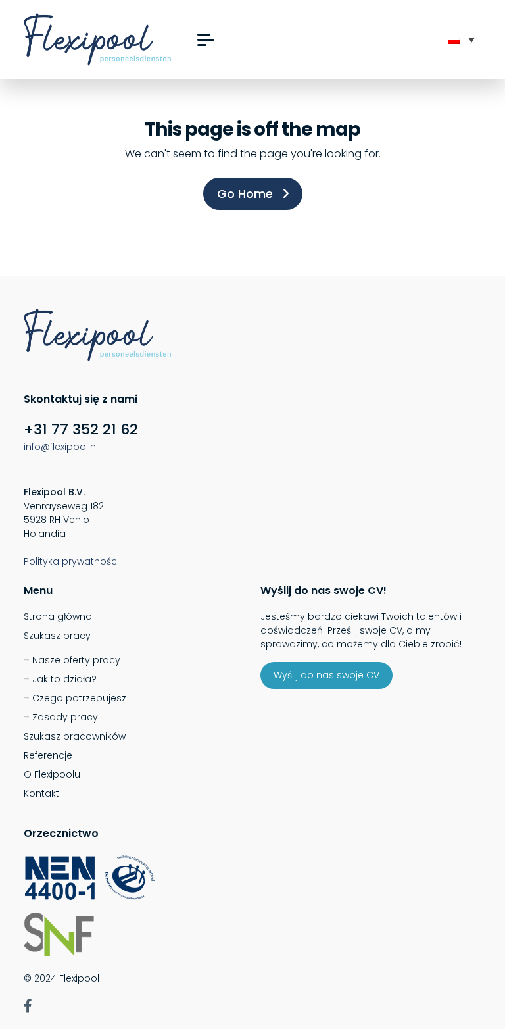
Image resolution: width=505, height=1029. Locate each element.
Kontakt (41, 793)
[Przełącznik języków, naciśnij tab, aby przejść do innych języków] (461, 39)
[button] (205, 40)
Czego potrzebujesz (79, 698)
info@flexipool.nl (61, 446)
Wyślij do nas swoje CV (326, 675)
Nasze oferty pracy (76, 659)
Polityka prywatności (71, 561)
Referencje (48, 755)
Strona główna (58, 616)
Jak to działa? (64, 679)
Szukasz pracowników (75, 736)
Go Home (246, 194)
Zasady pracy (65, 717)
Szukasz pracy (57, 635)
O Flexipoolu (52, 774)
